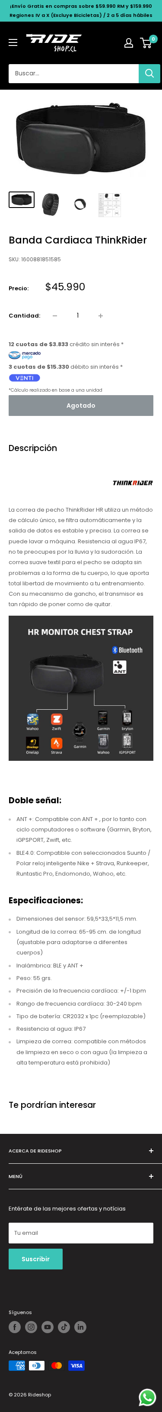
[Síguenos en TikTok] (64, 1327)
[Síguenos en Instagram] (31, 1327)
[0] (146, 43)
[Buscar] (149, 73)
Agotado (81, 405)
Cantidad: (24, 316)
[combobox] (74, 73)
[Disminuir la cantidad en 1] (55, 316)
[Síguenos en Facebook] (15, 1327)
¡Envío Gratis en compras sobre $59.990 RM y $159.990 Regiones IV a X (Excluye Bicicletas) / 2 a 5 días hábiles (81, 11)
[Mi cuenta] (128, 43)
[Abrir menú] (13, 42)
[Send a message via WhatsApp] (147, 1397)
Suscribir (36, 1259)
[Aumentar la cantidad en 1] (101, 316)
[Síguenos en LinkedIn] (80, 1327)
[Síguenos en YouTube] (47, 1327)
